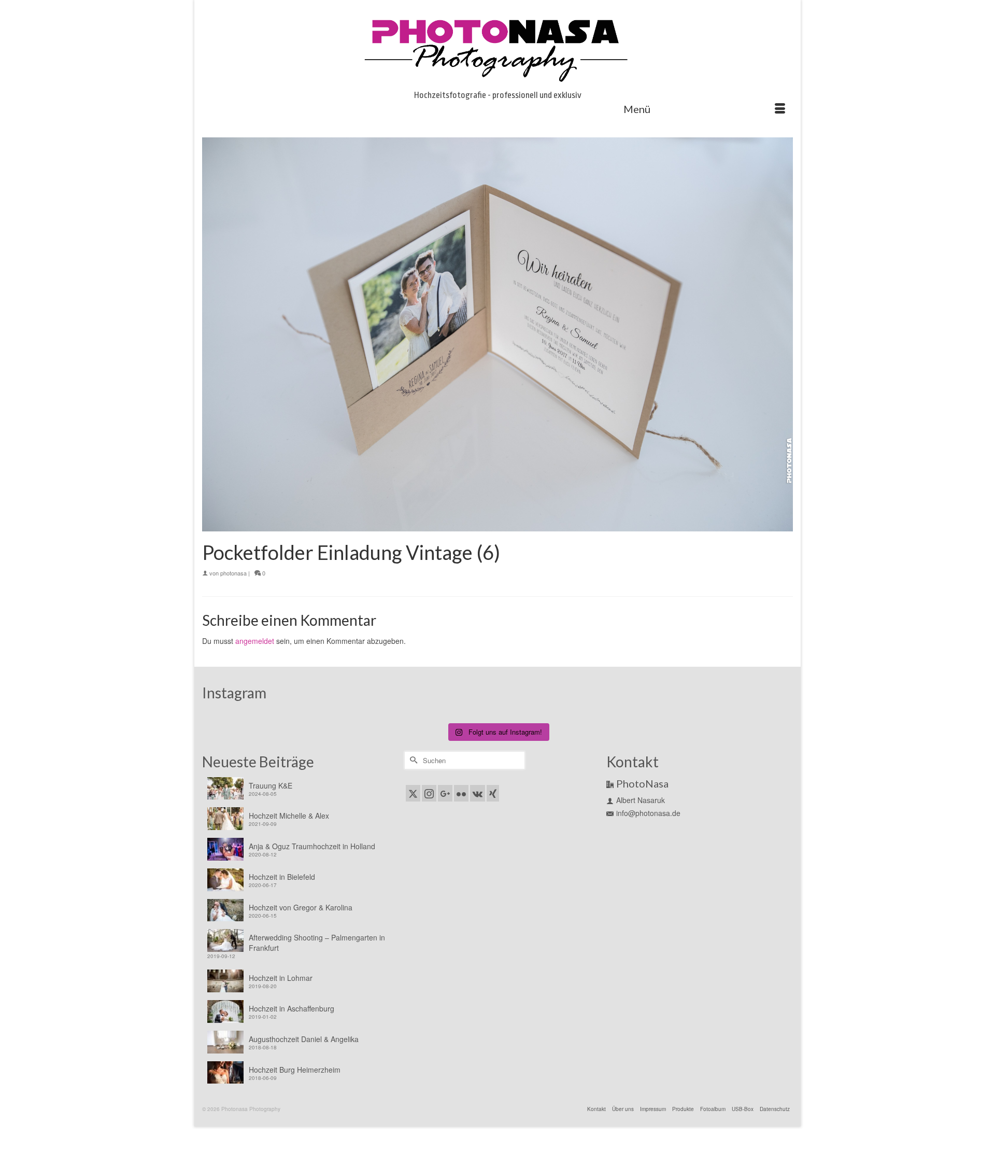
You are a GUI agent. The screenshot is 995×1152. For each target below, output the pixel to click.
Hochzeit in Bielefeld (282, 877)
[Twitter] (413, 793)
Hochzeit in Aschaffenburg (291, 1008)
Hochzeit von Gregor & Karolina (300, 907)
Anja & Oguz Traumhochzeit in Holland (312, 846)
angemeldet (254, 641)
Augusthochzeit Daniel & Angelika (304, 1039)
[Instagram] (429, 793)
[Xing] (493, 793)
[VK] (477, 793)
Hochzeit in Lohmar (280, 978)
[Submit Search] (412, 760)
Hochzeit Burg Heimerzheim (294, 1069)
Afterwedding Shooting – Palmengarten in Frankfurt (317, 942)
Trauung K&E (270, 785)
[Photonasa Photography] (497, 47)
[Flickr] (461, 793)
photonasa (233, 573)
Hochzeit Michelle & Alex (289, 815)
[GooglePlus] (445, 793)
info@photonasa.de (648, 813)
